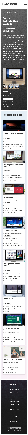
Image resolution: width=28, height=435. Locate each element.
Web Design (7, 138)
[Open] (25, 3)
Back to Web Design (12, 12)
